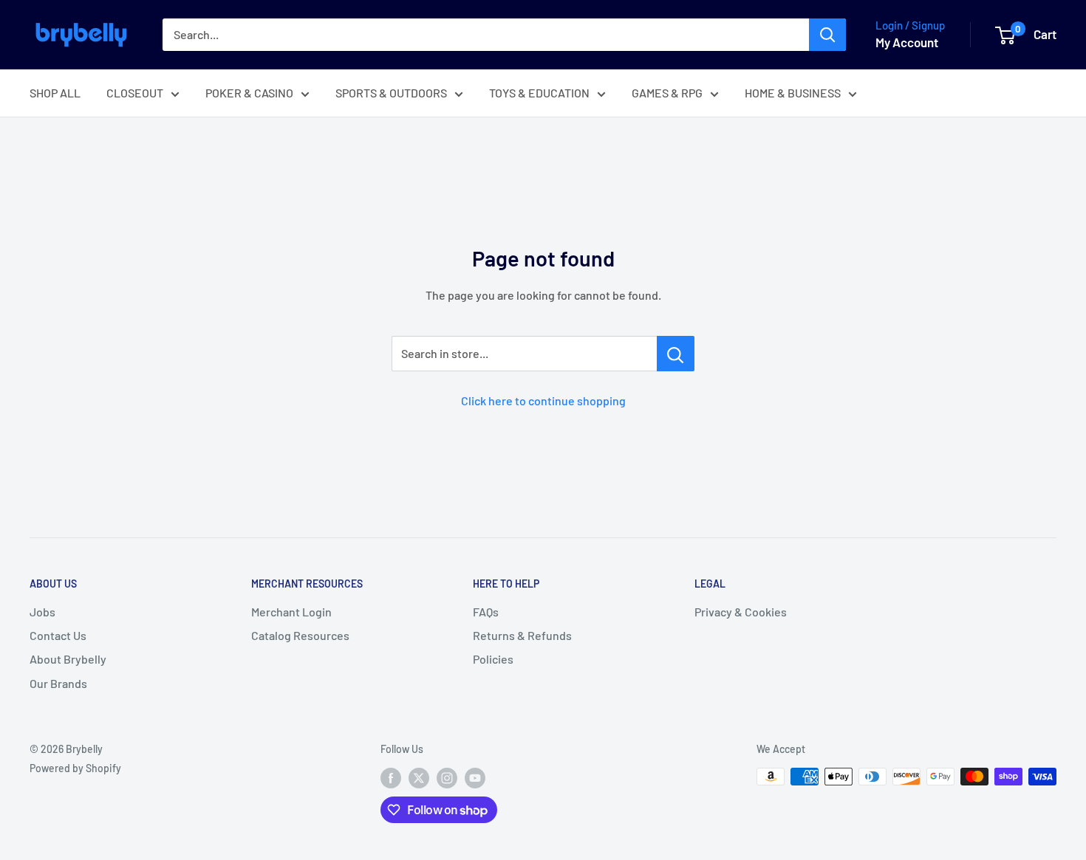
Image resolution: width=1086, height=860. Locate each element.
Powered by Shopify (75, 768)
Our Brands (58, 683)
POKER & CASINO (249, 93)
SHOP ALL (55, 93)
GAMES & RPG (667, 93)
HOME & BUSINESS (793, 93)
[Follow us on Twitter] (419, 778)
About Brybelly (68, 659)
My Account (906, 42)
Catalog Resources (300, 635)
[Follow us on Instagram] (447, 778)
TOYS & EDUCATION (539, 93)
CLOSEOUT (134, 93)
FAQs (486, 612)
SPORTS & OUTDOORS (391, 93)
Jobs (42, 612)
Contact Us (58, 635)
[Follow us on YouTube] (475, 778)
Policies (493, 659)
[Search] (827, 34)
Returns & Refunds (522, 635)
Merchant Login (291, 612)
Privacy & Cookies (740, 612)
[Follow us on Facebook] (390, 778)
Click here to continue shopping (543, 400)
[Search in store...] (675, 353)
